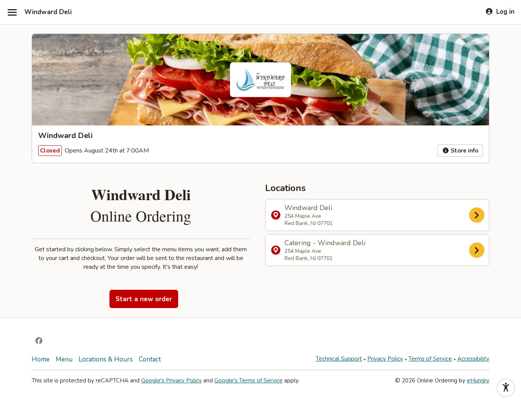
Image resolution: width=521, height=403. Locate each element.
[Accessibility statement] (506, 388)
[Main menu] (12, 12)
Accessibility (473, 359)
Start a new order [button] (144, 299)
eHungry (478, 380)
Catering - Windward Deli (325, 250)
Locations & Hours (106, 359)
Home (41, 359)
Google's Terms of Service (248, 380)
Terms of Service (430, 359)
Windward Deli (48, 12)
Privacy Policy (385, 359)
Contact (150, 359)
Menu (64, 359)
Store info (463, 150)
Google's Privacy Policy (171, 380)
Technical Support (339, 359)
